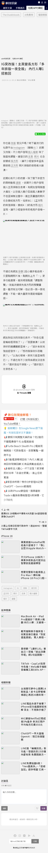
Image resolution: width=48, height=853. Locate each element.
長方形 (34, 588)
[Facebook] (14, 835)
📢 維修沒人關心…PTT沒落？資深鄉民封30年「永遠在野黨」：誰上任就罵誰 (24, 473)
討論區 (4, 780)
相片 (5, 598)
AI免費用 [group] (29, 14)
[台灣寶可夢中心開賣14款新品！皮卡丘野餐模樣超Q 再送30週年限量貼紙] (10, 693)
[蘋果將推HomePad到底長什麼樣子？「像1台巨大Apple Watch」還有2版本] (10, 547)
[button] (42, 2)
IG (18, 588)
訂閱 (35, 841)
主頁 (23, 593)
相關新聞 (6, 682)
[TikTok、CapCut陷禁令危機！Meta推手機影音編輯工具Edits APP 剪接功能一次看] (10, 668)
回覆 (43, 808)
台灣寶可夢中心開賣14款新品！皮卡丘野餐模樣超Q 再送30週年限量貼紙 (33, 691)
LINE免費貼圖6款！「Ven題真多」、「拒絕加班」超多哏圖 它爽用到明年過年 (33, 766)
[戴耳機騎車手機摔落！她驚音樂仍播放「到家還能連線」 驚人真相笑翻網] (10, 636)
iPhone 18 (7, 535)
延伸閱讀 (6, 610)
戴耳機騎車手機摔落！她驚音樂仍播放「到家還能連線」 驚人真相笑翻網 (33, 634)
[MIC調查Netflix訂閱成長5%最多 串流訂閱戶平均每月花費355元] (10, 723)
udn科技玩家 (5, 58)
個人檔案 (33, 593)
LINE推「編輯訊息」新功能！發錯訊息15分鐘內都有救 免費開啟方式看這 (33, 751)
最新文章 (7, 7)
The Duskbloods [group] (11, 14)
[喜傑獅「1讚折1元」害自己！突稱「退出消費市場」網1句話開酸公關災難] (10, 653)
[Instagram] (19, 835)
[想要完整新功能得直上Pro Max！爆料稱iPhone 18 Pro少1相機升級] (10, 576)
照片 (15, 593)
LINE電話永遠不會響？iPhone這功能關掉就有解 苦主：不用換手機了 (34, 706)
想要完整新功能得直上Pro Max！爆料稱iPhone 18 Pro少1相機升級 (34, 575)
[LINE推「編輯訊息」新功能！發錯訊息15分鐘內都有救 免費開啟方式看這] (10, 753)
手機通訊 (20, 7)
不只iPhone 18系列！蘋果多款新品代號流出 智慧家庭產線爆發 (33, 560)
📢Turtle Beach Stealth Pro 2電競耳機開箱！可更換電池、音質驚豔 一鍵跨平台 (24, 450)
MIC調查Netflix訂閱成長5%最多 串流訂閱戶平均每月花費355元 (33, 721)
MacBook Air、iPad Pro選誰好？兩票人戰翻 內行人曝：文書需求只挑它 (33, 619)
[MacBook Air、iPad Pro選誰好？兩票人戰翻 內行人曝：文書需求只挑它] (10, 621)
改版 (25, 588)
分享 (20, 271)
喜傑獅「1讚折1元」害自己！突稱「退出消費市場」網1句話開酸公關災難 (33, 651)
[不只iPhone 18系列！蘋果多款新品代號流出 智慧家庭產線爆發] (10, 562)
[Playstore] (28, 835)
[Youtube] (38, 2)
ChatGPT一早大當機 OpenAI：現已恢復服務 (33, 736)
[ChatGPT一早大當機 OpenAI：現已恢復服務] (10, 738)
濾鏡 (13, 598)
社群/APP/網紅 (35, 7)
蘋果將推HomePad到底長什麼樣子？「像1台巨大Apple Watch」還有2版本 (33, 545)
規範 (4, 808)
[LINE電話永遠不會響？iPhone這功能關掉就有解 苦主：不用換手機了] (10, 708)
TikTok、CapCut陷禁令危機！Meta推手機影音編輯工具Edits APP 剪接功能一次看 (34, 666)
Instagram (7, 588)
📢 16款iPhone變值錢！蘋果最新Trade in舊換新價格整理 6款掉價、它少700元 (24, 495)
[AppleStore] (33, 835)
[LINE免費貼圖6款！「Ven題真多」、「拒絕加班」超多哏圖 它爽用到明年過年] (10, 768)
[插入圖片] (37, 808)
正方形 (6, 593)
